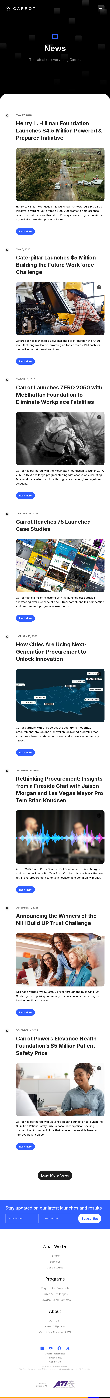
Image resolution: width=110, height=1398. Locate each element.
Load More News (55, 1175)
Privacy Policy (55, 1357)
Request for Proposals (55, 1288)
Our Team (55, 1320)
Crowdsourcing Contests (55, 1300)
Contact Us (55, 1361)
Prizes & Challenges (55, 1294)
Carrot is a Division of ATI (55, 1332)
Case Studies (55, 1267)
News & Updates (55, 1326)
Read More (25, 231)
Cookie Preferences (55, 1353)
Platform (55, 1255)
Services (55, 1261)
